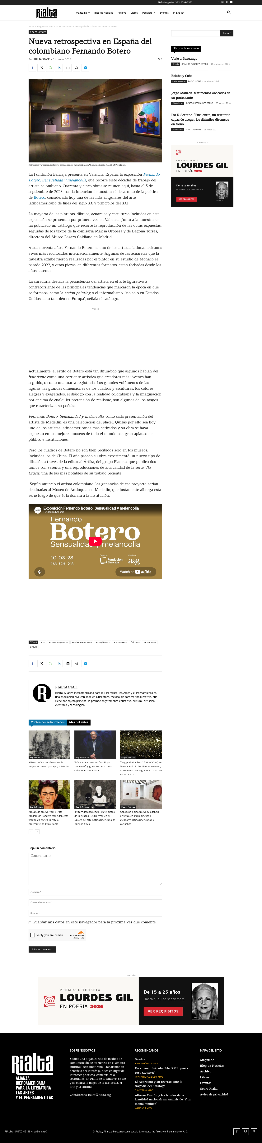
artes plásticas (103, 642)
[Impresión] (76, 68)
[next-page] (37, 831)
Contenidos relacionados (47, 722)
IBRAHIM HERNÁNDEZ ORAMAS (149, 1077)
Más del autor (78, 722)
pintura (33, 647)
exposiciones (150, 642)
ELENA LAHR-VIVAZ (143, 1108)
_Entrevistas (177, 129)
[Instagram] (222, 2)
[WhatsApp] (50, 68)
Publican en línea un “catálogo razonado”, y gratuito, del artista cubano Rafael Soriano (93, 766)
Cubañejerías (177, 103)
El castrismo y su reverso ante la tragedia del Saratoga (158, 1084)
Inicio (31, 26)
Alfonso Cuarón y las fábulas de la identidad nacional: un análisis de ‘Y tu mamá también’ (163, 1099)
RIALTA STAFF (41, 59)
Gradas (140, 1059)
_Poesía (175, 64)
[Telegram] (85, 68)
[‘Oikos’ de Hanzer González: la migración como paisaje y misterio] (49, 744)
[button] (228, 12)
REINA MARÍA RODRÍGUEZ (146, 1063)
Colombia (135, 642)
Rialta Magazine (178, 81)
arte (43, 642)
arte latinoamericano (82, 642)
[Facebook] (218, 2)
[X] (227, 2)
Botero (39, 198)
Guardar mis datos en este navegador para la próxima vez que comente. (95, 922)
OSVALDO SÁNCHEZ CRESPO (194, 64)
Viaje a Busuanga (184, 58)
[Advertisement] (95, 338)
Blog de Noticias (45, 26)
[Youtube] (231, 2)
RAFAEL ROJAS (194, 81)
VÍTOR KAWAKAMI (193, 129)
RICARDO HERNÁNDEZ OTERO (199, 103)
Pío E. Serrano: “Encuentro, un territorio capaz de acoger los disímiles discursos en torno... (200, 120)
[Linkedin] (59, 68)
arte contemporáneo (58, 642)
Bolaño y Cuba (181, 76)
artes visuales (120, 642)
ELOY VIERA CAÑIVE (144, 1090)
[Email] (68, 68)
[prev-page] (31, 831)
